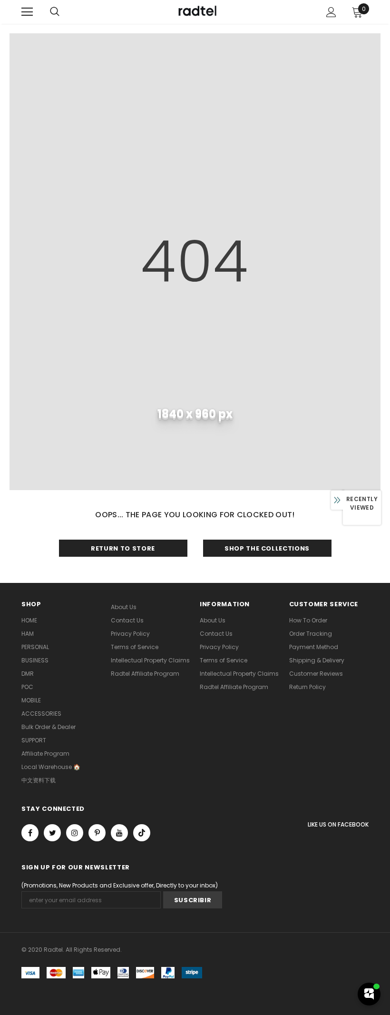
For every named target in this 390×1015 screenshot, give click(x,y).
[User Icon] (331, 12)
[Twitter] (52, 832)
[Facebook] (30, 832)
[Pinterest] (97, 832)
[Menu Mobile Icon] (27, 12)
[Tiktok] (141, 832)
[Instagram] (74, 832)
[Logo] (196, 11)
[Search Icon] (54, 12)
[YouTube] (119, 832)
